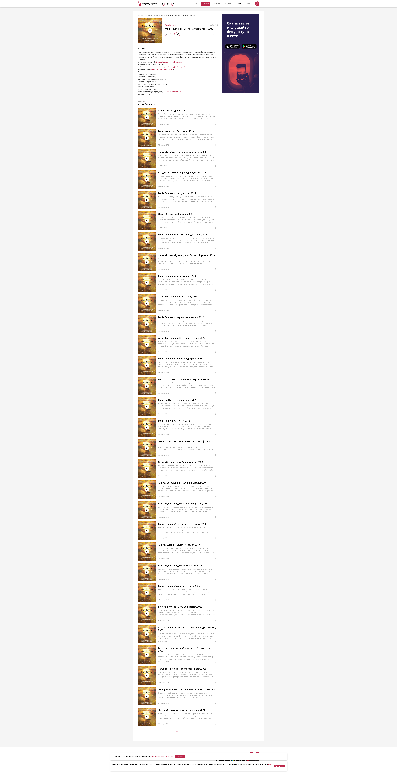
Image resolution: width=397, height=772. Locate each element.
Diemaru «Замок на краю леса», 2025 (177, 400)
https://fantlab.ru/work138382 (162, 69)
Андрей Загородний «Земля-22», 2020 (178, 110)
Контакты (200, 752)
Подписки (228, 4)
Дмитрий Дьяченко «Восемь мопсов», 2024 (181, 710)
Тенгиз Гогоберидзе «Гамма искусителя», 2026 (183, 152)
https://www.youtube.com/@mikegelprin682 (171, 67)
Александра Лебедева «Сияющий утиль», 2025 (183, 503)
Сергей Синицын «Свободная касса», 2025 (180, 462)
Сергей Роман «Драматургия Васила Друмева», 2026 (186, 255)
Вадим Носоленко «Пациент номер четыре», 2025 (185, 379)
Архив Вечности (159, 15)
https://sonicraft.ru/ (174, 92)
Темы (249, 4)
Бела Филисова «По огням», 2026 (176, 131)
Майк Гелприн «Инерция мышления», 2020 (181, 317)
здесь (270, 764)
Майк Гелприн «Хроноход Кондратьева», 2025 (182, 234)
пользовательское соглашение (162, 756)
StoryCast (148, 15)
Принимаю (179, 756)
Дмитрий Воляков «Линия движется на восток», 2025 (187, 689)
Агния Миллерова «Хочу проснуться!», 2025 (181, 338)
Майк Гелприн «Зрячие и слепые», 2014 (179, 586)
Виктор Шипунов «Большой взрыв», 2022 (180, 606)
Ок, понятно (279, 766)
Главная (217, 4)
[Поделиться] (178, 34)
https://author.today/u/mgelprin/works (168, 62)
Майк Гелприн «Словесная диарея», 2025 (180, 358)
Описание (141, 49)
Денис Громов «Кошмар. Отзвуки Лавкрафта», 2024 (186, 441)
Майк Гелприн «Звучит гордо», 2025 (177, 276)
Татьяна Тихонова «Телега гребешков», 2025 (182, 669)
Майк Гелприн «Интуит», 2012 (174, 420)
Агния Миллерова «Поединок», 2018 (177, 296)
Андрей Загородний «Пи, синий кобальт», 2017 (183, 482)
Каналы (239, 4)
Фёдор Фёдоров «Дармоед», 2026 (176, 214)
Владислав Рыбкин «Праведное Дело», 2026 (182, 172)
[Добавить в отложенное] (172, 34)
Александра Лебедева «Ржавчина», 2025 (180, 565)
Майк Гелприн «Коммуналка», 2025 (177, 193)
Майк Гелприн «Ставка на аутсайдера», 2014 (182, 524)
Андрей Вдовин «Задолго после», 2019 (179, 544)
